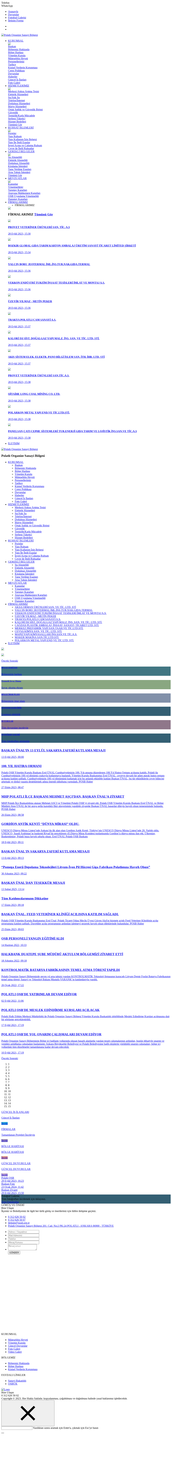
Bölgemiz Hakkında (18, 49)
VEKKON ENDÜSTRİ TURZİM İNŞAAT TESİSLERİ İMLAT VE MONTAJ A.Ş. (60, 613)
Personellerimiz (16, 61)
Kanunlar (13, 184)
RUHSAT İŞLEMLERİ (21, 127)
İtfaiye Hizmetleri (17, 106)
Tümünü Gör (15, 124)
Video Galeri (15, 1351)
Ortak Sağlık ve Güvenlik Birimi (25, 109)
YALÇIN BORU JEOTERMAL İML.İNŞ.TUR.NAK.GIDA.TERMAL (54, 610)
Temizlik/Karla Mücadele (21, 115)
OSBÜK (12, 1383)
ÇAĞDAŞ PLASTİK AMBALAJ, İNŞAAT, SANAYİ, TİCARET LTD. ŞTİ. (57, 625)
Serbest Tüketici (16, 118)
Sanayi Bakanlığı (17, 1380)
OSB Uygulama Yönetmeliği (23, 196)
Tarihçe (12, 64)
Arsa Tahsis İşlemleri (19, 172)
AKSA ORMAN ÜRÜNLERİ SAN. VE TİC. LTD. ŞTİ (45, 607)
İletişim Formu (16, 20)
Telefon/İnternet (16, 100)
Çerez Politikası (16, 70)
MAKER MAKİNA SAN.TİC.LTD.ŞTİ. (37, 637)
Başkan (12, 46)
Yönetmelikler (15, 187)
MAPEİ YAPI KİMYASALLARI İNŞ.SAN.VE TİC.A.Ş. (46, 634)
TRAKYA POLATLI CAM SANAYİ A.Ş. (38, 619)
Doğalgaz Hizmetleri (19, 103)
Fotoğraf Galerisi (17, 17)
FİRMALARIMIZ (18, 202)
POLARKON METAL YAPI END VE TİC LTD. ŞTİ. (44, 640)
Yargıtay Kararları (17, 190)
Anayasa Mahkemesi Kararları (24, 193)
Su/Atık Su (14, 97)
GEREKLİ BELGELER (21, 151)
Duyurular (13, 14)
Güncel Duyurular (17, 1345)
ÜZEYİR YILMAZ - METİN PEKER (35, 616)
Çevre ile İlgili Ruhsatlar (21, 148)
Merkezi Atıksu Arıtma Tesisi (23, 91)
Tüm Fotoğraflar (10, 1202)
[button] (5, 660)
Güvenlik (13, 112)
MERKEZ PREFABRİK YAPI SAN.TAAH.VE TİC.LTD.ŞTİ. (49, 628)
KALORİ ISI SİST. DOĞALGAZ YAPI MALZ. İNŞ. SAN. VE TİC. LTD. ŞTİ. (58, 622)
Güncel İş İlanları (17, 79)
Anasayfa (13, 11)
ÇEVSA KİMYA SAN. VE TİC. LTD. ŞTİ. (38, 631)
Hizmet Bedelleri (17, 121)
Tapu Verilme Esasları (19, 169)
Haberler (12, 76)
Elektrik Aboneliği (18, 160)
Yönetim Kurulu (17, 55)
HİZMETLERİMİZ (18, 85)
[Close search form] (27, 1413)
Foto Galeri (14, 82)
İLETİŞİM (13, 443)
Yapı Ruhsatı (15, 136)
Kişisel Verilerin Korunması (22, 67)
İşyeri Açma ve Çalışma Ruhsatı (25, 145)
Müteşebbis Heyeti (18, 58)
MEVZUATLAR (17, 178)
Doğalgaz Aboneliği (18, 163)
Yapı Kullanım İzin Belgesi (22, 139)
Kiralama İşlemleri (18, 166)
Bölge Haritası (15, 52)
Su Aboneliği (15, 157)
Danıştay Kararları (18, 199)
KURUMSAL (16, 40)
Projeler (12, 133)
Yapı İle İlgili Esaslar (19, 142)
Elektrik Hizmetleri (18, 94)
